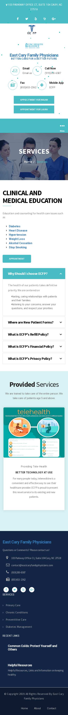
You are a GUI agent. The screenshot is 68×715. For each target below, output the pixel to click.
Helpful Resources (20, 665)
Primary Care (13, 605)
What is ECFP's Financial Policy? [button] (31, 346)
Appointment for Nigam (34, 99)
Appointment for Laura (34, 109)
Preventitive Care (16, 619)
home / (29, 162)
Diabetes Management (19, 626)
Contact (51, 708)
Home (24, 708)
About (37, 708)
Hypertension (17, 234)
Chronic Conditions (17, 612)
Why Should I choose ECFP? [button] (27, 273)
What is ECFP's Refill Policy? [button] (28, 334)
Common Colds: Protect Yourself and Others (32, 647)
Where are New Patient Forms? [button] (30, 322)
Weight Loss (17, 239)
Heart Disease (18, 230)
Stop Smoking (18, 247)
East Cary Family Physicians (27, 542)
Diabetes (14, 226)
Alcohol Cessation (20, 243)
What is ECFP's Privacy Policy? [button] (30, 358)
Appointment (17, 258)
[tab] (34, 273)
